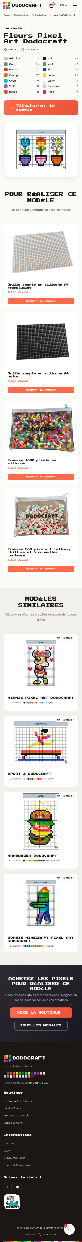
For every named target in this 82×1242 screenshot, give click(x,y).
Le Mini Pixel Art (14, 1108)
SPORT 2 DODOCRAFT (29, 774)
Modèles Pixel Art (21, 15)
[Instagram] (17, 1187)
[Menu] (75, 5)
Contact (9, 1143)
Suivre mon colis (14, 1158)
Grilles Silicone (13, 1122)
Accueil (7, 15)
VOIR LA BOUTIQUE (41, 1012)
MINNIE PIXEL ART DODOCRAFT (41, 698)
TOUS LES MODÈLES (41, 1025)
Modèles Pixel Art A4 (40, 15)
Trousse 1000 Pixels (16, 1115)
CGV (7, 1150)
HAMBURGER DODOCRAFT (32, 856)
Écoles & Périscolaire (17, 1165)
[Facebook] (8, 1187)
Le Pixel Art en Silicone (18, 1101)
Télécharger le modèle (35, 107)
